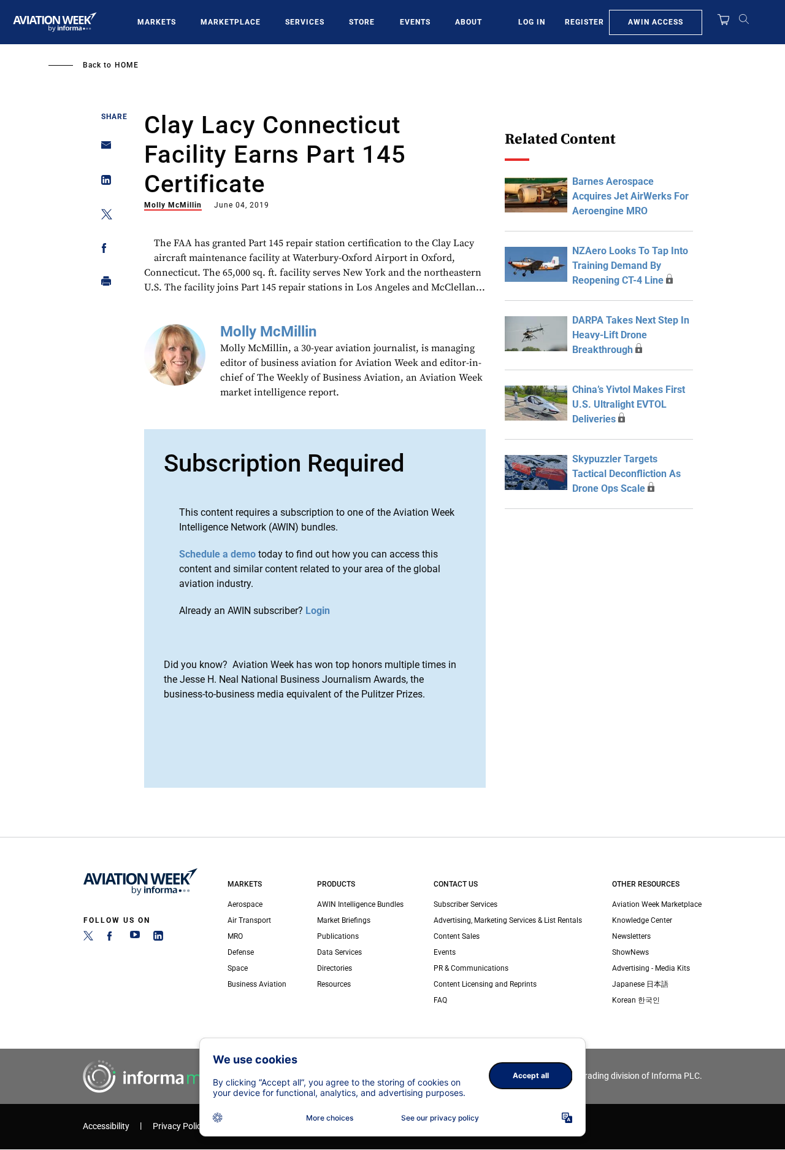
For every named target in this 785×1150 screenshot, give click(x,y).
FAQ (440, 1000)
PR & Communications (471, 968)
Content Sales (457, 936)
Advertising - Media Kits (651, 968)
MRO (235, 936)
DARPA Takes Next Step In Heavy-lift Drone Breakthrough (630, 334)
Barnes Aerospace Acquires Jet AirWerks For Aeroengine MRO (630, 196)
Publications (338, 936)
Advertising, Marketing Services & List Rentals (508, 920)
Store (362, 22)
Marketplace (231, 22)
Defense (241, 952)
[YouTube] (135, 938)
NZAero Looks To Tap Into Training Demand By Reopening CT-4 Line (630, 265)
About (468, 22)
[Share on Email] (102, 149)
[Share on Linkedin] (102, 182)
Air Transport (249, 920)
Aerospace (245, 904)
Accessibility (106, 1126)
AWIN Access (655, 22)
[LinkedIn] (158, 938)
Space (238, 968)
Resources (334, 984)
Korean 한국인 (636, 1000)
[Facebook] (112, 938)
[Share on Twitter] (102, 216)
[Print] (102, 284)
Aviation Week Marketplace (657, 904)
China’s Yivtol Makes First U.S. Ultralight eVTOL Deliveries (628, 404)
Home (127, 65)
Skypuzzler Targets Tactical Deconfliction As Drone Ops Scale (626, 473)
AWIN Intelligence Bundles (360, 904)
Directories (334, 968)
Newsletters (631, 936)
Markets (156, 22)
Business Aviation (257, 984)
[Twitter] (88, 938)
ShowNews (630, 952)
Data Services (339, 952)
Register (584, 22)
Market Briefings (343, 920)
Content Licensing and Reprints (485, 984)
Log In (531, 22)
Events (415, 22)
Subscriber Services (465, 904)
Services (304, 22)
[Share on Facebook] (102, 250)
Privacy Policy (179, 1126)
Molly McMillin (173, 205)
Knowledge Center (642, 920)
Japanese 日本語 (640, 984)
